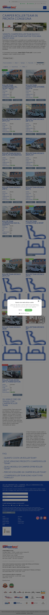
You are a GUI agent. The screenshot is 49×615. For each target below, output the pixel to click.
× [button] (40, 300)
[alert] (24, 307)
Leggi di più (34, 307)
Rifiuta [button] (20, 310)
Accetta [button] (28, 310)
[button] (24, 313)
